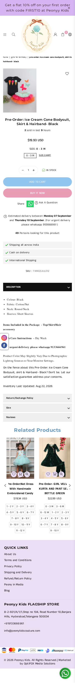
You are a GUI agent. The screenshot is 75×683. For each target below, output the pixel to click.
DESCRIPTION (13, 287)
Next (70, 486)
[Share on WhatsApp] (30, 204)
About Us (10, 554)
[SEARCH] (13, 34)
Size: (37, 149)
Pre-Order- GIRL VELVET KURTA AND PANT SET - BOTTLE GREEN (55, 488)
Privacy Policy (13, 566)
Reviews (10, 417)
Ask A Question (48, 203)
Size (8, 408)
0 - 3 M (30, 155)
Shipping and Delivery (18, 572)
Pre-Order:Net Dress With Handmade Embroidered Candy (20, 488)
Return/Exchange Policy (19, 398)
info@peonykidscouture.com (22, 631)
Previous (5, 486)
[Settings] (69, 34)
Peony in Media (14, 584)
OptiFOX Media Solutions (39, 664)
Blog (7, 590)
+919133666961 (14, 623)
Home (5, 57)
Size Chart (45, 155)
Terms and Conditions (17, 560)
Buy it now (37, 193)
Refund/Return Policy (17, 578)
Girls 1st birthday (18, 57)
